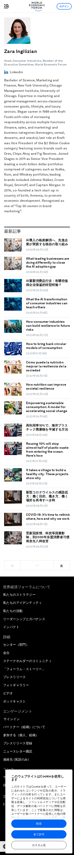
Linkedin (16, 72)
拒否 (39, 823)
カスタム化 (39, 845)
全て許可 (38, 834)
